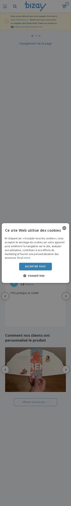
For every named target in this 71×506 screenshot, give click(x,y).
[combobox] (64, 228)
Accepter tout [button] (35, 266)
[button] (35, 275)
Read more (23, 257)
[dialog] (35, 253)
